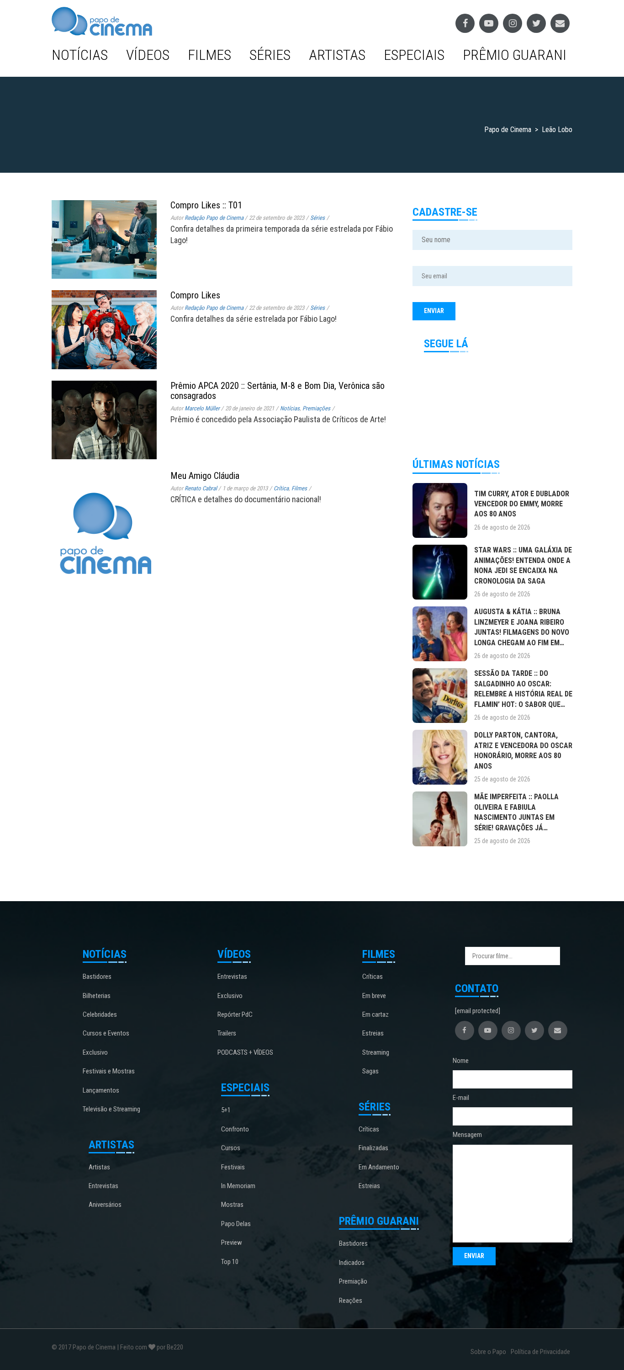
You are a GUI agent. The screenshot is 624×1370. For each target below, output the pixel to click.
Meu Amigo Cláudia (204, 475)
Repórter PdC (235, 1014)
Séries (270, 55)
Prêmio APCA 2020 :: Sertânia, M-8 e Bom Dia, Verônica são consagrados (277, 390)
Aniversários (105, 1204)
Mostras (232, 1204)
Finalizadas (373, 1148)
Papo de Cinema (94, 1347)
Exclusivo (95, 1052)
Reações (350, 1300)
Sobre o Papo (488, 1352)
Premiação (353, 1281)
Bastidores (97, 976)
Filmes (209, 55)
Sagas (370, 1071)
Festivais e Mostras (109, 1071)
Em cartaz (375, 1014)
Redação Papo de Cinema (214, 217)
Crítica (281, 488)
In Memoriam (238, 1186)
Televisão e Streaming (111, 1109)
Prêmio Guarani (514, 55)
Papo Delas (236, 1224)
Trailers (226, 1033)
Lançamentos (101, 1090)
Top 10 (229, 1262)
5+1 (226, 1110)
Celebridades (100, 1014)
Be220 (175, 1347)
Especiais (414, 55)
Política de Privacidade (540, 1352)
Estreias (373, 1033)
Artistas (337, 55)
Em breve (374, 996)
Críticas (372, 976)
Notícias (80, 55)
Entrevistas (103, 1186)
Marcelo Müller (202, 408)
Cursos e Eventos (106, 1033)
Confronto (235, 1129)
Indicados (352, 1262)
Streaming (375, 1052)
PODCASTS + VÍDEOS (245, 1052)
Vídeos (147, 55)
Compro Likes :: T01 (206, 205)
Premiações (316, 408)
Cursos (230, 1148)
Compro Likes (195, 295)
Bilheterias (97, 996)
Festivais (233, 1167)
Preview (231, 1242)
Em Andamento (379, 1167)
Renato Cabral (201, 488)
